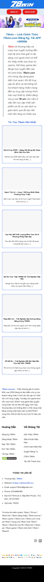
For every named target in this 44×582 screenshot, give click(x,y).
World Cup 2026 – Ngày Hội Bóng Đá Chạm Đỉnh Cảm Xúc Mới (22, 151)
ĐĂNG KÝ (14, 12)
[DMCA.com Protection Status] (9, 458)
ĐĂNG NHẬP (30, 12)
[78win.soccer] (22, 4)
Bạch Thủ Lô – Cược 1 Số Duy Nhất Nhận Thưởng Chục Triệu (22, 193)
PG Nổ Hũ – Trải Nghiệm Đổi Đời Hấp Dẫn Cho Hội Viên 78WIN (22, 362)
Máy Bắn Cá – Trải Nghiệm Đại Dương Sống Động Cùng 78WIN (22, 320)
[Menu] (3, 4)
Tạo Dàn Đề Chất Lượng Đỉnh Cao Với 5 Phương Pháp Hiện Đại (22, 235)
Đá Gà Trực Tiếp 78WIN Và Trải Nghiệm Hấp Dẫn (22, 278)
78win (26, 512)
